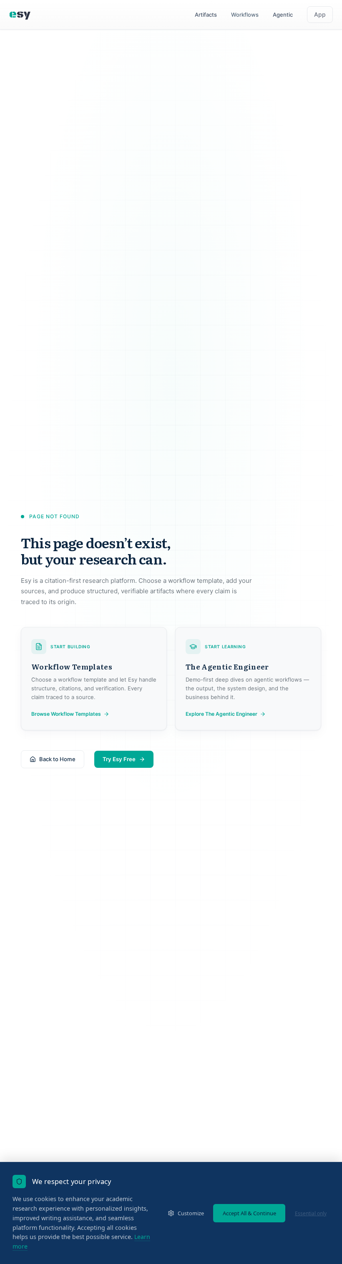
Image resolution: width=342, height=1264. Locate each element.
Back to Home (57, 759)
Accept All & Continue (249, 1213)
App (320, 14)
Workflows (245, 14)
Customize (191, 1213)
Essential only (311, 1213)
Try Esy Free (119, 759)
